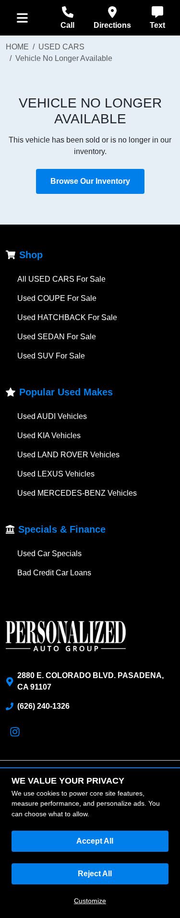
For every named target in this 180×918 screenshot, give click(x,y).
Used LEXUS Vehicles (56, 474)
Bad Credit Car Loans (54, 573)
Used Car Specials (49, 553)
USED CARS (61, 47)
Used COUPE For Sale (56, 298)
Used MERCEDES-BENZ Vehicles (77, 493)
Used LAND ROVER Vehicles (68, 455)
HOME (17, 47)
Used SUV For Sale (51, 356)
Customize (90, 901)
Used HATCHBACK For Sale (67, 317)
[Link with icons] (17, 732)
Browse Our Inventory (90, 181)
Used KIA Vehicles (49, 435)
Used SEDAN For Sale (56, 337)
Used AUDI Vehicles (52, 416)
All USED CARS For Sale (61, 279)
